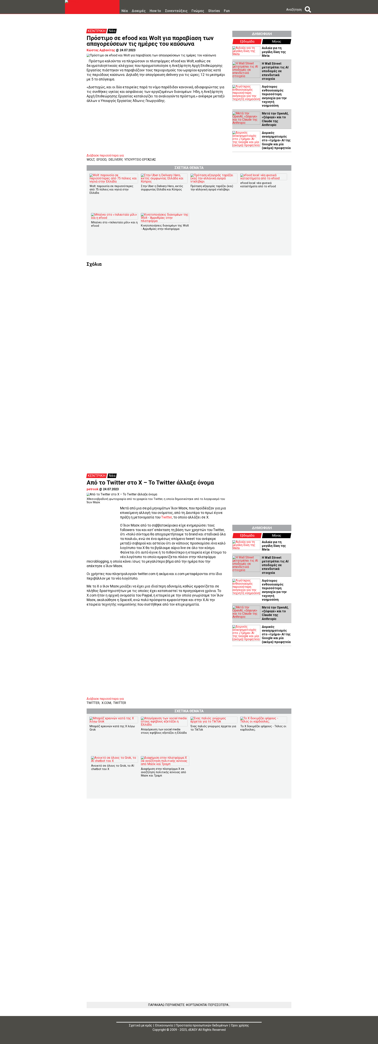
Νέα (124, 11)
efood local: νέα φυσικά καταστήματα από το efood (258, 184)
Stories (214, 11)
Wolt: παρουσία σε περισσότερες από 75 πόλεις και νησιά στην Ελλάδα (111, 190)
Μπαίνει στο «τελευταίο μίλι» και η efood (114, 224)
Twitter (166, 517)
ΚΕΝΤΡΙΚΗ (97, 31)
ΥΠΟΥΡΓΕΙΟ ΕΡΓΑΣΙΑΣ (140, 159)
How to (155, 11)
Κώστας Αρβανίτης (101, 50)
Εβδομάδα (247, 41)
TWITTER (93, 703)
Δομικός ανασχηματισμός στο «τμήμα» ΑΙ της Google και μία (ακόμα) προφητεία (276, 140)
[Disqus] (189, 316)
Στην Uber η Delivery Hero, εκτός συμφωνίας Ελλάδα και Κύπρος (162, 188)
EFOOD (101, 159)
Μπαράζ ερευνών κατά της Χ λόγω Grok (112, 728)
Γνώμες (198, 11)
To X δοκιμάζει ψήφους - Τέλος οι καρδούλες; (263, 728)
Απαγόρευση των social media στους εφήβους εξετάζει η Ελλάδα (164, 731)
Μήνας (276, 41)
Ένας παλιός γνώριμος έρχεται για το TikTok (213, 728)
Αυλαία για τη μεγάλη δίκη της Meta (274, 51)
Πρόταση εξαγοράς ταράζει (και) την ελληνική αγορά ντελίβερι (212, 188)
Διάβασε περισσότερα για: (105, 155)
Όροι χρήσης (240, 1025)
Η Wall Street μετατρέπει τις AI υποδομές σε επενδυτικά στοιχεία (275, 71)
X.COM (106, 703)
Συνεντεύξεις (176, 11)
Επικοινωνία (164, 1025)
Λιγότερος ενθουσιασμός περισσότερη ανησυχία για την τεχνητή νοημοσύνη (274, 96)
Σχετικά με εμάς (140, 1025)
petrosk (92, 489)
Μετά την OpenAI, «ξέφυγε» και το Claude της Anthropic (275, 119)
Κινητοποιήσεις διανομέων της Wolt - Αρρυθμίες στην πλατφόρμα (165, 227)
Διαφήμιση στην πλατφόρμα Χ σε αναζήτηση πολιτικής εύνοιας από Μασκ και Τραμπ (163, 772)
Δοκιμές (139, 11)
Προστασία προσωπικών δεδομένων (202, 1025)
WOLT (90, 159)
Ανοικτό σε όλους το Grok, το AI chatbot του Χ (112, 767)
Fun (227, 11)
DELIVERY (115, 159)
